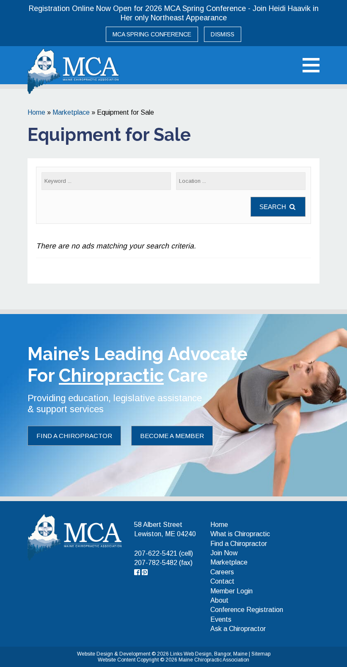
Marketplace (71, 112)
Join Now (224, 553)
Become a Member (172, 435)
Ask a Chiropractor (238, 628)
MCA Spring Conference (152, 34)
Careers (222, 572)
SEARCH (273, 206)
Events (220, 619)
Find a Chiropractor (74, 435)
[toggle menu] (311, 65)
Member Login (231, 591)
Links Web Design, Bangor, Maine (209, 654)
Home (36, 112)
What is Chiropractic (240, 533)
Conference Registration (246, 609)
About (219, 600)
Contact (222, 581)
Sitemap (260, 654)
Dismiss (222, 34)
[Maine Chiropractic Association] (74, 536)
